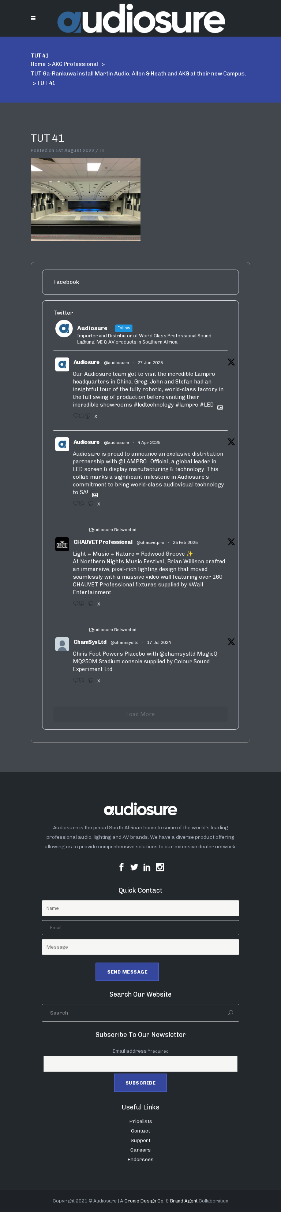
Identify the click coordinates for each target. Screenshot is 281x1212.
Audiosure (87, 362)
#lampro (186, 404)
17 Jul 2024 (159, 642)
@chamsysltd (124, 642)
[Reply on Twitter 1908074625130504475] (73, 505)
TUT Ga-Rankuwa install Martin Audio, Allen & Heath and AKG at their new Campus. (138, 73)
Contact (140, 1131)
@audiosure (116, 362)
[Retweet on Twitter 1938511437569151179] (79, 418)
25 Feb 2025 (185, 542)
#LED (207, 404)
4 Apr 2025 (149, 442)
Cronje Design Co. (144, 1201)
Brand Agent (184, 1201)
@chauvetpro (150, 542)
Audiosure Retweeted (113, 529)
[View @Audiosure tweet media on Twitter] (217, 405)
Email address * (140, 1051)
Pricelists (140, 1121)
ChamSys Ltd (90, 642)
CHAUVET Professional (103, 542)
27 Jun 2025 (150, 362)
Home (38, 64)
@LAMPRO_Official (143, 461)
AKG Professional (75, 64)
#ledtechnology (154, 404)
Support (140, 1140)
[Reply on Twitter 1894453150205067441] (73, 605)
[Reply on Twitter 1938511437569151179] (73, 418)
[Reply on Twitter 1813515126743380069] (73, 682)
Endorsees (140, 1159)
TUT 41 (47, 138)
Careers (140, 1150)
